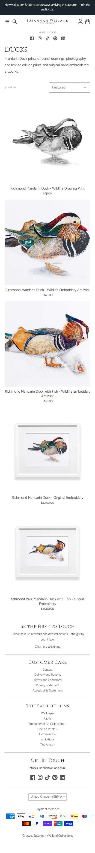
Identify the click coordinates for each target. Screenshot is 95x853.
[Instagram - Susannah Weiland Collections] (40, 38)
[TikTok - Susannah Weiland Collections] (47, 38)
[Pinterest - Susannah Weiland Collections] (55, 38)
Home (42, 33)
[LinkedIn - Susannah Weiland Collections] (63, 38)
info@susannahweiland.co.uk (47, 768)
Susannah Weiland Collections (53, 836)
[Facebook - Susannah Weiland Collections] (32, 38)
